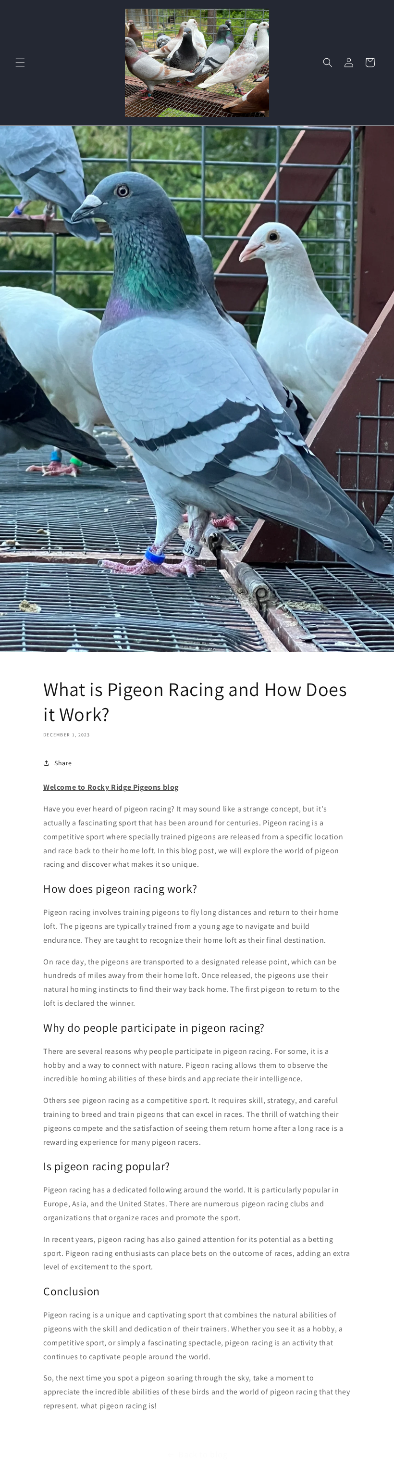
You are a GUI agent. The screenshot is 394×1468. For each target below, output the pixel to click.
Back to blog (202, 1454)
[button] (20, 62)
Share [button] (63, 763)
